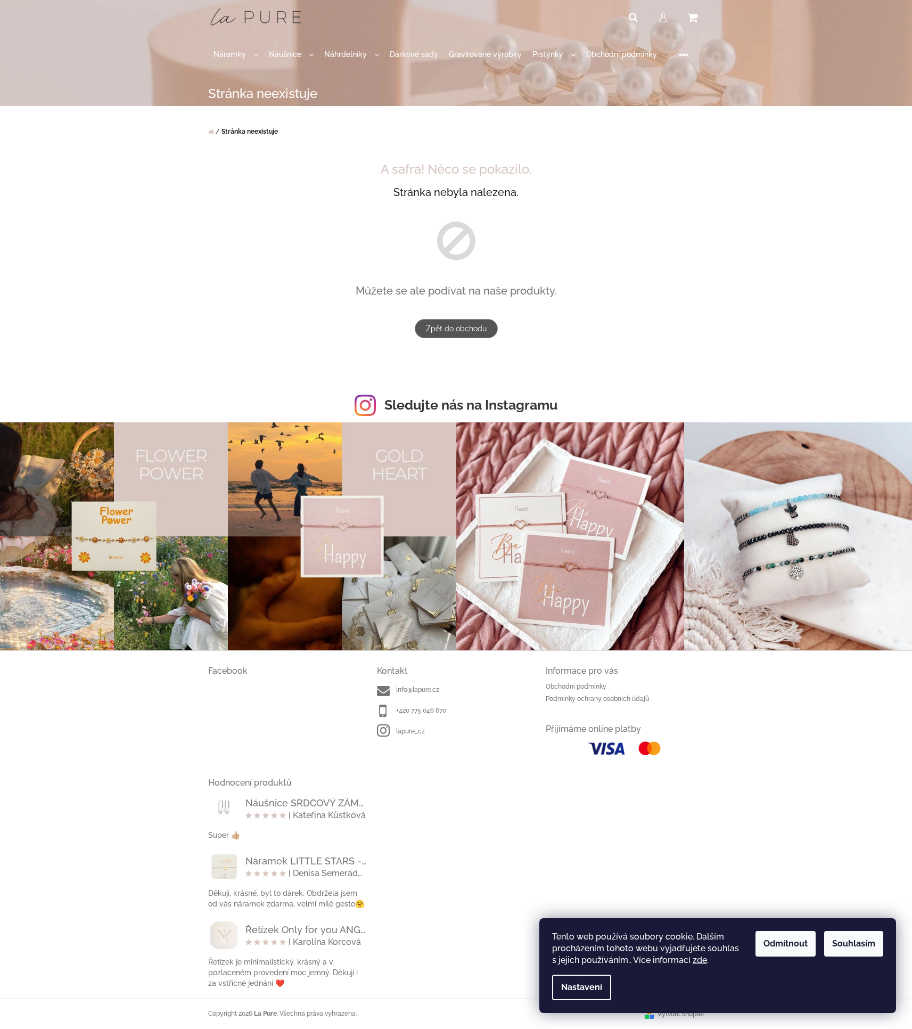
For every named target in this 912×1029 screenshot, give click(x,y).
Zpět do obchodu (456, 328)
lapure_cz (410, 731)
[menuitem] (236, 55)
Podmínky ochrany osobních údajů (597, 699)
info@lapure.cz (417, 689)
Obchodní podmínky (576, 686)
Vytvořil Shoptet (681, 1014)
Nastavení (581, 987)
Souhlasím (853, 943)
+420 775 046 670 (421, 710)
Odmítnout (785, 943)
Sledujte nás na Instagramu (470, 405)
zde (700, 960)
